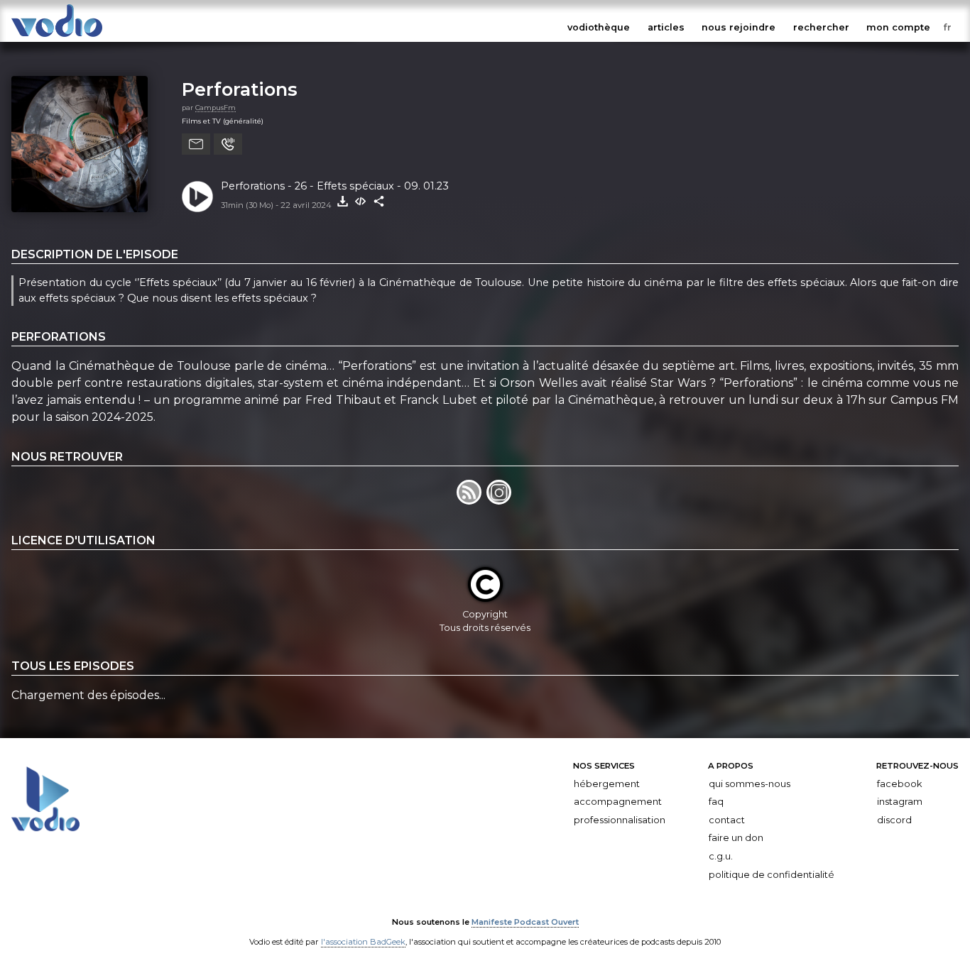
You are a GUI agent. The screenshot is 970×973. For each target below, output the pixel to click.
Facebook (899, 783)
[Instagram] (499, 500)
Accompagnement (618, 801)
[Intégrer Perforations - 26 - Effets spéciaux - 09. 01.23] (361, 201)
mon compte (898, 27)
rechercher (821, 27)
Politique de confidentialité (771, 874)
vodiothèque (598, 27)
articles (666, 27)
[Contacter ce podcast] (196, 144)
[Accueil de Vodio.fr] (56, 37)
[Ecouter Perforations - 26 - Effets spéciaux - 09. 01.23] (197, 196)
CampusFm (215, 107)
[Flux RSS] (471, 500)
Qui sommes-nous (749, 783)
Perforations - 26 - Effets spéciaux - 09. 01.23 (335, 186)
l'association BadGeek (363, 942)
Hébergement (607, 783)
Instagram (899, 801)
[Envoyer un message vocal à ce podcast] (228, 144)
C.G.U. (721, 856)
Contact (727, 820)
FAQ (716, 801)
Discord (894, 820)
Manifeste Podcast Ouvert (525, 922)
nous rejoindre (738, 27)
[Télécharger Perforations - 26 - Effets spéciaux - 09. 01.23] (342, 201)
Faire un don (736, 837)
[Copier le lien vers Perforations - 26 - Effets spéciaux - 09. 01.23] (379, 201)
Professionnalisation (619, 820)
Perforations (240, 89)
